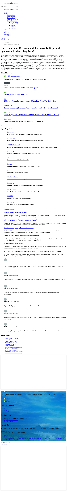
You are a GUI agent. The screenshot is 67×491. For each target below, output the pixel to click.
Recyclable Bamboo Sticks (23, 438)
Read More (7, 83)
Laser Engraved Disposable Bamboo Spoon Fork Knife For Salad (31, 114)
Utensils (12, 25)
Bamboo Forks (11, 16)
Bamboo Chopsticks (12, 19)
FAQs (5, 31)
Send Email (4, 444)
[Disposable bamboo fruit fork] (5, 92)
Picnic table (13, 28)
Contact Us (7, 35)
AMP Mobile (7, 437)
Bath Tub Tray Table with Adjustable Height (19, 198)
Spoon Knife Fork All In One (12, 339)
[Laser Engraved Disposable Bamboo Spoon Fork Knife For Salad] (8, 112)
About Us (6, 32)
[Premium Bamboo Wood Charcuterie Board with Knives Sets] (11, 151)
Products (6, 13)
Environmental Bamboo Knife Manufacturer (53, 438)
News (5, 29)
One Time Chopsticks (9, 438)
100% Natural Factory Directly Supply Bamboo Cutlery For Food (25, 140)
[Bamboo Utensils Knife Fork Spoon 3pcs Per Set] (7, 119)
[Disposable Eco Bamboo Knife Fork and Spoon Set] (14, 76)
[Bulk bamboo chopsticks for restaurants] (8, 170)
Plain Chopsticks (9, 345)
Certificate (6, 34)
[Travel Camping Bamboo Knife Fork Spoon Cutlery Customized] (8, 105)
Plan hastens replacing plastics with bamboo (19, 228)
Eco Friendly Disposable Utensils (13, 347)
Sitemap (6, 435)
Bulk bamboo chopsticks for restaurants (18, 172)
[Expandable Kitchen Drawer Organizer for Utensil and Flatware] (12, 177)
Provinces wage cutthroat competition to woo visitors (21, 235)
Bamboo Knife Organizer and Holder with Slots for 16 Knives (23, 166)
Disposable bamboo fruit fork (16, 94)
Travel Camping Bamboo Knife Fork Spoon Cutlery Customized (31, 108)
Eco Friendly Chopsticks (10, 439)
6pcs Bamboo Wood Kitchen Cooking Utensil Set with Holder (23, 191)
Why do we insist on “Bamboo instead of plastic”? (21, 220)
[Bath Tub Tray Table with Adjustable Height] (10, 196)
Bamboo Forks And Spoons (24, 439)
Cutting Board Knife (10, 344)
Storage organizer (15, 22)
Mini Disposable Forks (11, 341)
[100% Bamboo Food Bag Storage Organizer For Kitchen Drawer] (11, 132)
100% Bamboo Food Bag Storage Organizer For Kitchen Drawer (24, 134)
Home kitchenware (12, 21)
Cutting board (14, 23)
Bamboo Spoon (11, 18)
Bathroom (13, 26)
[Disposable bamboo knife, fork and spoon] (6, 85)
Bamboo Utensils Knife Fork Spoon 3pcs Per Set (24, 121)
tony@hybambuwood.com (11, 3)
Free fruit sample (5, 431)
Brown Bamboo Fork (35, 438)
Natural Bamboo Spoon (11, 342)
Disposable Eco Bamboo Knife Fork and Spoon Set (25, 79)
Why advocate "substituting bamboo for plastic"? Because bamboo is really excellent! (32, 251)
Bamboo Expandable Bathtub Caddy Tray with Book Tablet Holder (25, 185)
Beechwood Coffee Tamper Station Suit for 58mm (20, 204)
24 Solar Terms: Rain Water (13, 243)
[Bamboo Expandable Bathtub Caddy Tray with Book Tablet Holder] (11, 183)
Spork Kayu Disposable (11, 348)
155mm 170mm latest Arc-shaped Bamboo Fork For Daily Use (30, 101)
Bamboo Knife (11, 15)
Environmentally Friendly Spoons (14, 351)
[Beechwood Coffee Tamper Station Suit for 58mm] (11, 202)
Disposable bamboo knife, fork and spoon (21, 88)
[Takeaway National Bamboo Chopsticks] (8, 157)
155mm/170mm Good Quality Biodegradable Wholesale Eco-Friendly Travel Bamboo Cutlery (32, 147)
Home (5, 12)
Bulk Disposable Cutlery (11, 338)
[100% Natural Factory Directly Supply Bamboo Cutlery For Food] (11, 138)
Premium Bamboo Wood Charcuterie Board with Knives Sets (23, 153)
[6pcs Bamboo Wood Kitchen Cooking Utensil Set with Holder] (11, 189)
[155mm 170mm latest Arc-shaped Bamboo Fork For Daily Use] (5, 99)
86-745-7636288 (8, 421)
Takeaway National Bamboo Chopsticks (18, 160)
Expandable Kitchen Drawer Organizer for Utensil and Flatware (24, 179)
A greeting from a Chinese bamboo (15, 212)
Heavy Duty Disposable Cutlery (13, 353)
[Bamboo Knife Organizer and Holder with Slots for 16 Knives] (10, 164)
